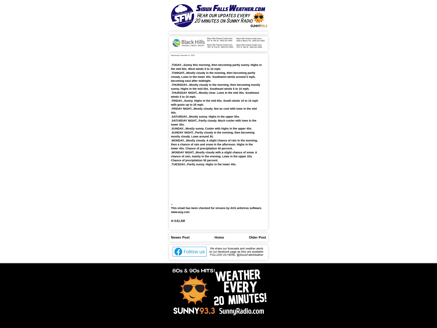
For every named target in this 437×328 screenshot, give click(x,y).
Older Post (257, 237)
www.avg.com (180, 212)
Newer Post (180, 237)
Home (219, 237)
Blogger (241, 322)
